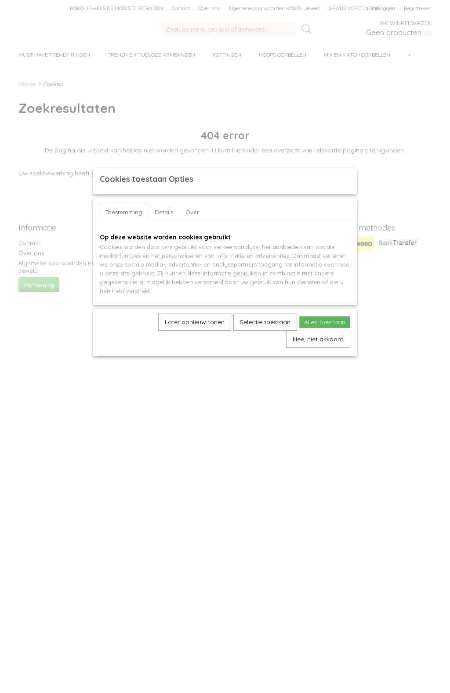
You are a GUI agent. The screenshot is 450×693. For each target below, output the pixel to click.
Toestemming (123, 212)
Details (164, 212)
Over (192, 212)
